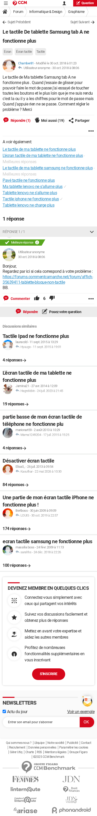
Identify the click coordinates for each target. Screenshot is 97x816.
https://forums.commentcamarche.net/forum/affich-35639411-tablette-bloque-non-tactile (48, 279)
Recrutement (17, 747)
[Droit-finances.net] (72, 789)
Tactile (40, 52)
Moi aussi (52, 120)
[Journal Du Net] (72, 779)
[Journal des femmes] (26, 779)
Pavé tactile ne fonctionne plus (29, 180)
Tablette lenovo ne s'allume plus (30, 192)
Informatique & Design (45, 12)
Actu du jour (16, 711)
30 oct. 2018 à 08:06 (65, 68)
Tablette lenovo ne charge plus (28, 205)
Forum (18, 12)
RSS (39, 752)
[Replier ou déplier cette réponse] (92, 232)
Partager (82, 120)
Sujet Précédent (19, 22)
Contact (86, 743)
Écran (7, 52)
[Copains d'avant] (26, 800)
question (87, 3)
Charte (29, 752)
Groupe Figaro (78, 752)
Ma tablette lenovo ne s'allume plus (33, 186)
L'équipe (39, 743)
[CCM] (20, 3)
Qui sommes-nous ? (19, 743)
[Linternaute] (26, 789)
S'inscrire (48, 674)
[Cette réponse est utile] (36, 298)
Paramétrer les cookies (73, 747)
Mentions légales (55, 752)
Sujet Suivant (80, 22)
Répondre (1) (20, 120)
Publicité (72, 743)
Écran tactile (24, 52)
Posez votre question (65, 312)
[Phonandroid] (72, 810)
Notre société (55, 743)
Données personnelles (42, 747)
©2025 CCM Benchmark (48, 757)
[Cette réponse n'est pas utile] (52, 298)
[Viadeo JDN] (72, 800)
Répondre (30, 312)
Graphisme (76, 12)
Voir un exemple (81, 711)
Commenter (20, 299)
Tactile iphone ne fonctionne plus (31, 199)
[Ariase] (26, 810)
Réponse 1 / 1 (14, 232)
